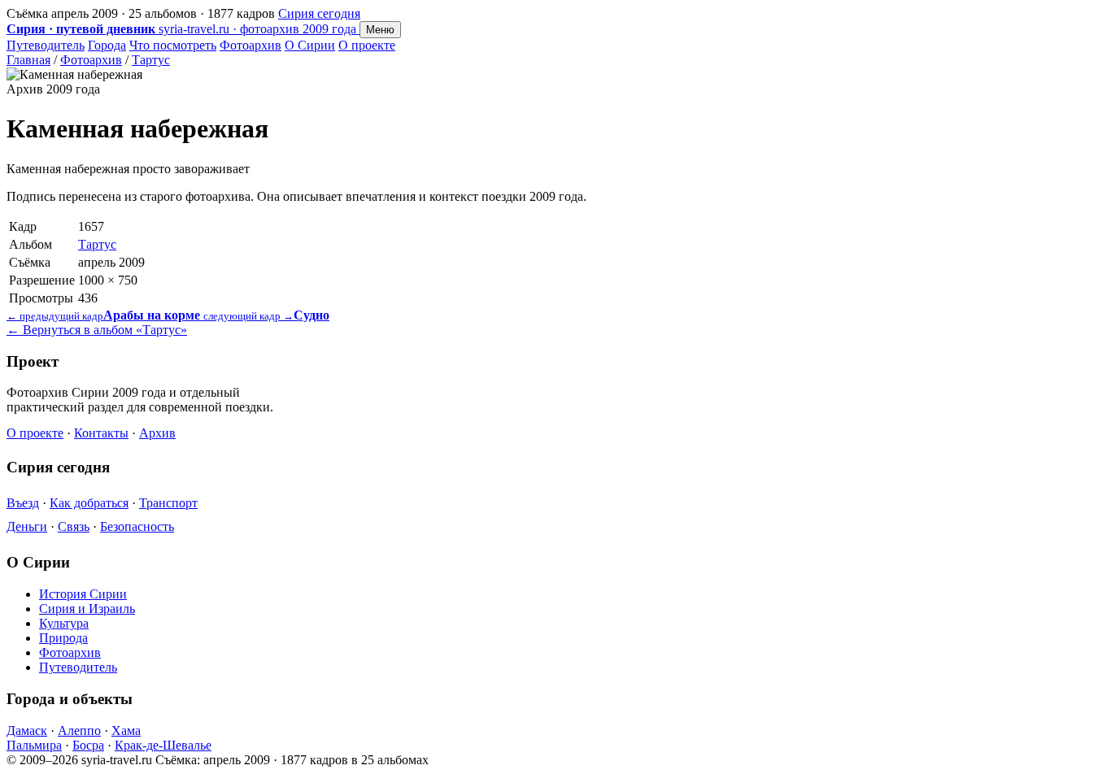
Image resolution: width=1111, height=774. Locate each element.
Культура (64, 623)
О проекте (366, 45)
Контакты (101, 433)
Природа (63, 638)
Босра (88, 745)
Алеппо (79, 730)
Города (107, 45)
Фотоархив (250, 45)
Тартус (151, 60)
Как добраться (89, 503)
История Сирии (83, 594)
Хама (126, 730)
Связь (73, 526)
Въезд (23, 503)
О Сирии (310, 45)
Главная (28, 60)
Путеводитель (46, 45)
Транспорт (168, 503)
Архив (157, 433)
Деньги (27, 526)
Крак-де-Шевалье (163, 745)
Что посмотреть (172, 45)
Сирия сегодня (319, 13)
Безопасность (137, 526)
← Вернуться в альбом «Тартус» (97, 330)
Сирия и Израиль (87, 608)
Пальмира (34, 745)
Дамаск (27, 730)
